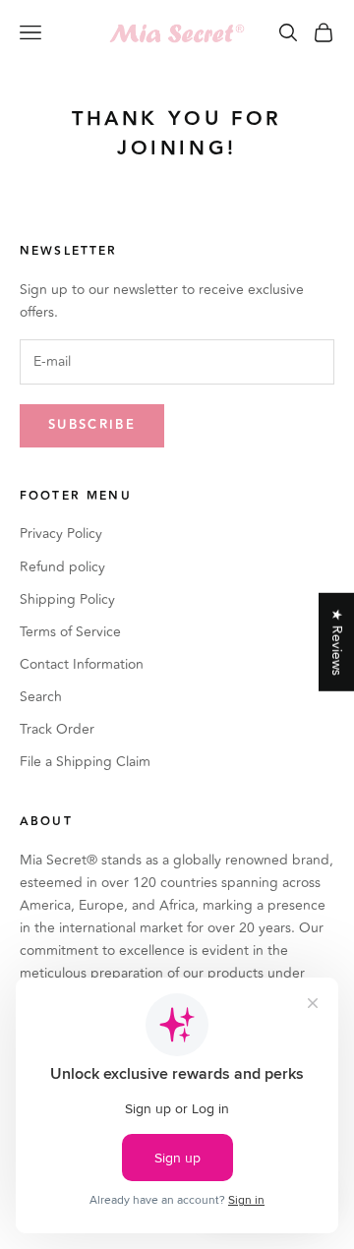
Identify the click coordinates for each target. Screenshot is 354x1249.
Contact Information (82, 664)
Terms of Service (70, 632)
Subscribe (92, 425)
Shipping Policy (67, 599)
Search (41, 696)
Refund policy (62, 567)
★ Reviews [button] (336, 642)
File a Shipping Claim (85, 761)
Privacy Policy (61, 533)
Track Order (57, 729)
